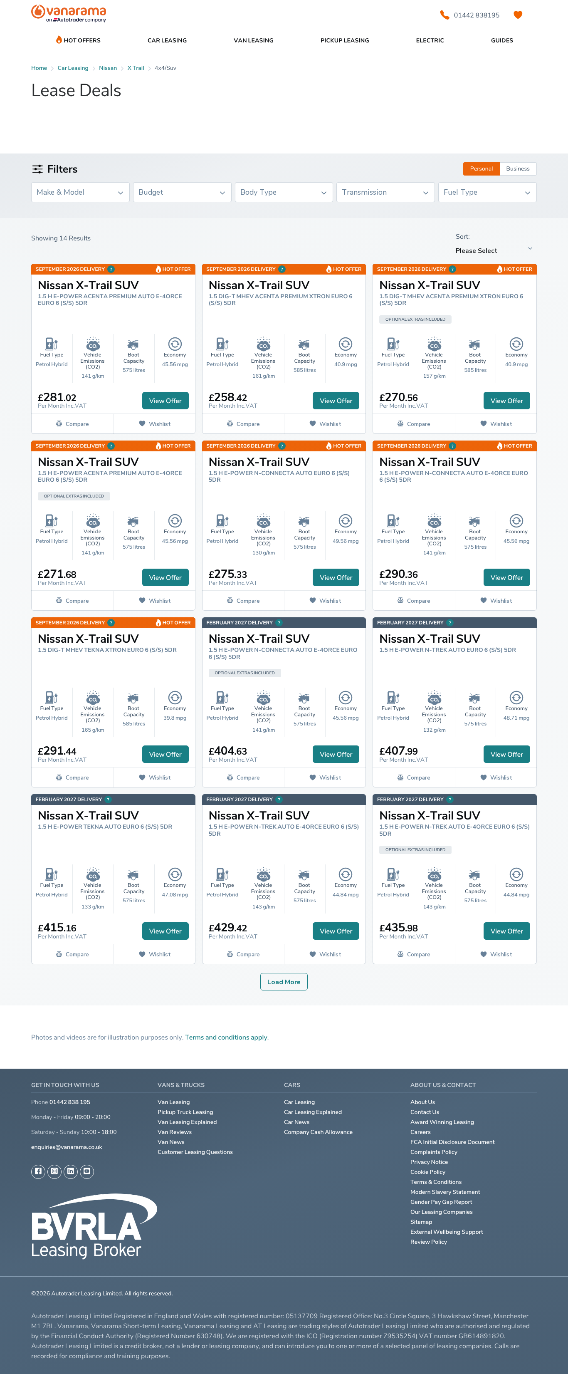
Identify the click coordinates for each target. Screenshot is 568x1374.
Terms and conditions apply (226, 1037)
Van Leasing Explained (187, 1122)
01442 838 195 (69, 1102)
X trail (136, 68)
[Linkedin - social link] (70, 1171)
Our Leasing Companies (441, 1212)
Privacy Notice (429, 1162)
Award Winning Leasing (442, 1122)
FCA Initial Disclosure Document (452, 1142)
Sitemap (421, 1221)
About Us (422, 1102)
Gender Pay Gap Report (441, 1202)
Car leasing (73, 68)
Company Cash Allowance (318, 1132)
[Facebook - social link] (38, 1171)
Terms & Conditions (436, 1182)
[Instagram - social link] (54, 1171)
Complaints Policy (433, 1152)
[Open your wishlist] (518, 15)
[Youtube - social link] (87, 1171)
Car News (297, 1122)
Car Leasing (299, 1102)
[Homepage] (68, 15)
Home (39, 68)
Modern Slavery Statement (445, 1192)
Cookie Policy (427, 1172)
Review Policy (428, 1241)
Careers (420, 1132)
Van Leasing (174, 1102)
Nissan (108, 68)
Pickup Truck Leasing (185, 1112)
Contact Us (425, 1112)
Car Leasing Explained (313, 1112)
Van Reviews (175, 1132)
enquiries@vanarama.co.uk (66, 1147)
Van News (171, 1142)
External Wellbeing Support (446, 1231)
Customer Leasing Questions (195, 1152)
